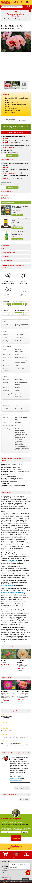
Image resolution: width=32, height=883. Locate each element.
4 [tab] (8, 79)
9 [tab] (17, 79)
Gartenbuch (26, 858)
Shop (5, 858)
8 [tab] (16, 79)
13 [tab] (25, 79)
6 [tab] (12, 79)
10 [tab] (19, 79)
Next (29, 654)
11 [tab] (21, 79)
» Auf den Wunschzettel (7, 159)
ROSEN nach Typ (20, 23)
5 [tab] (10, 79)
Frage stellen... (24, 799)
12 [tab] (23, 79)
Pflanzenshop (9, 23)
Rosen (14, 23)
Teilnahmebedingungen (16, 780)
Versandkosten (5, 198)
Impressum (4, 868)
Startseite (3, 23)
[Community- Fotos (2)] (16, 85)
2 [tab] (4, 79)
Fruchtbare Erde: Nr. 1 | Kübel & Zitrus (20, 219)
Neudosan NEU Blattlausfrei (19, 232)
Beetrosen (28, 23)
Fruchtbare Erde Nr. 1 (7, 585)
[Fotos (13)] (7, 85)
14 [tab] (27, 79)
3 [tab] (6, 79)
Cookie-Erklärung (6, 875)
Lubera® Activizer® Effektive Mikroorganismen (19, 206)
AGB (3, 872)
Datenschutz (5, 870)
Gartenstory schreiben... (22, 788)
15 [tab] (29, 79)
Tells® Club (16, 858)
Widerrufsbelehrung (6, 877)
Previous (2, 654)
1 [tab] (3, 79)
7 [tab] (14, 79)
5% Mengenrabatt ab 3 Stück (8, 195)
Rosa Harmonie (13, 560)
